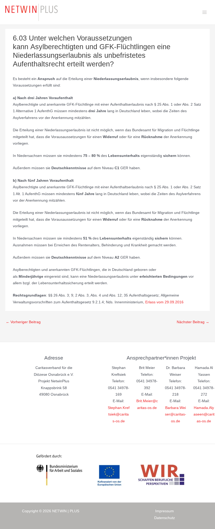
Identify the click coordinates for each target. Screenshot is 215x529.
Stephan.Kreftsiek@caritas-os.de (119, 414)
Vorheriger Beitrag (23, 322)
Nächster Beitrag (193, 322)
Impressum (164, 511)
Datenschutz (164, 518)
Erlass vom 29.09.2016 (164, 302)
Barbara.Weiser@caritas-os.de (175, 414)
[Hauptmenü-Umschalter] (204, 12)
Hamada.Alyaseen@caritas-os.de (204, 414)
